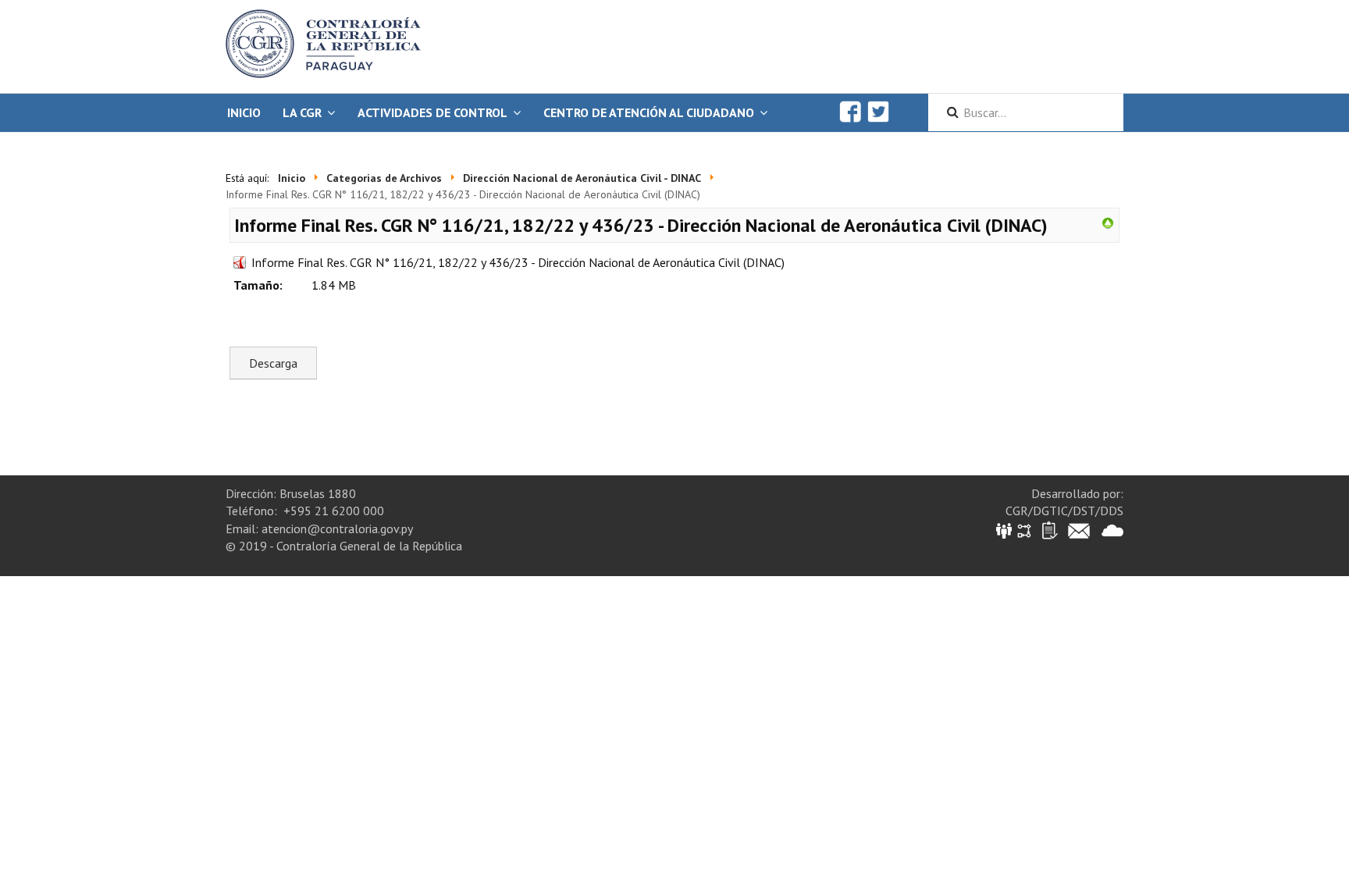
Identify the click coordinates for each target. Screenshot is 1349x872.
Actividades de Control (432, 112)
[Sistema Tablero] (1049, 530)
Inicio (244, 112)
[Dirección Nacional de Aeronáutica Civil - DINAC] (1108, 222)
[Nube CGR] (1112, 530)
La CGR (302, 112)
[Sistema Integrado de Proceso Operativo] (1024, 530)
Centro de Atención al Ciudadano (648, 112)
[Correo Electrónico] (1079, 530)
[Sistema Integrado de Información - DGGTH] (1005, 530)
